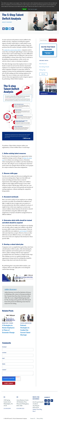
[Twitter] (9, 28)
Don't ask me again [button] (32, 9)
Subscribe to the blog (48, 53)
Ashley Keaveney (7, 22)
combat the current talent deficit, (12, 50)
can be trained (23, 231)
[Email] (13, 28)
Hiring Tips (42, 70)
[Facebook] (3, 28)
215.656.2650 (7, 408)
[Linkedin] (6, 28)
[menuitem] (45, 400)
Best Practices (43, 63)
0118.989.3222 (20, 408)
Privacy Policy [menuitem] (40, 418)
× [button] (1, 1)
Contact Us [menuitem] (32, 418)
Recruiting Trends (44, 67)
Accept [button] (24, 9)
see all (43, 74)
